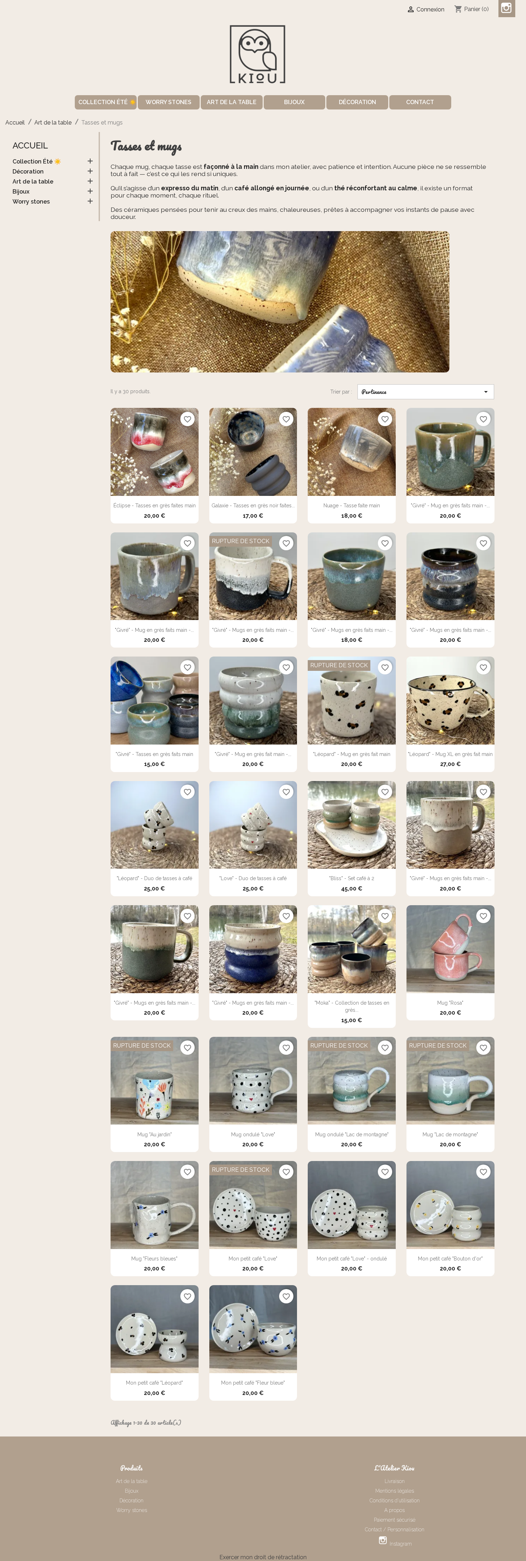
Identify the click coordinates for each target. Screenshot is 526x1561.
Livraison (395, 1481)
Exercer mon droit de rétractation (263, 1557)
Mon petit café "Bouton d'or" (450, 1259)
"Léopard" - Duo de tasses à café (154, 878)
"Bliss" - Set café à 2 (351, 878)
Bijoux (294, 102)
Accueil (30, 145)
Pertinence (425, 391)
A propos (394, 1510)
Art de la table (232, 102)
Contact (420, 102)
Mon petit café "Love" (253, 1259)
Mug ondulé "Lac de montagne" (352, 1134)
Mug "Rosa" (450, 1003)
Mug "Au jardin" (154, 1134)
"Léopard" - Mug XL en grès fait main (450, 754)
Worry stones (168, 102)
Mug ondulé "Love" (253, 1134)
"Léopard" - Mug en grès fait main (351, 754)
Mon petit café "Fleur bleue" (253, 1383)
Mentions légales (394, 1491)
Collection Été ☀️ (107, 102)
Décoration (357, 102)
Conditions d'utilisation (395, 1500)
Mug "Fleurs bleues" (154, 1259)
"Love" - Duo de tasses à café (253, 878)
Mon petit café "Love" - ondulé (352, 1259)
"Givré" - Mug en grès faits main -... (450, 505)
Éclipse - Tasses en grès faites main (154, 505)
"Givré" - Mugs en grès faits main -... (253, 630)
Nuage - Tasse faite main (351, 505)
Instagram (507, 8)
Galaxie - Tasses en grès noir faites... (253, 505)
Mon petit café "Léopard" (154, 1383)
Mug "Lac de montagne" (450, 1134)
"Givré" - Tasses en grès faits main (154, 754)
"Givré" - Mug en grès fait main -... (253, 754)
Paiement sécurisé (394, 1520)
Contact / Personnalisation (394, 1529)
